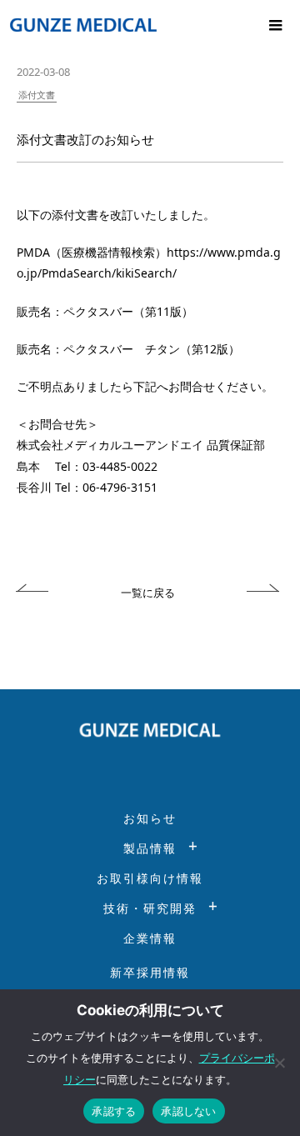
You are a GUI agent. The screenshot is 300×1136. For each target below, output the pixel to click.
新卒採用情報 (150, 972)
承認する (114, 1111)
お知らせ (150, 818)
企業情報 (150, 938)
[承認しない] (279, 1062)
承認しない (188, 1111)
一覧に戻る (148, 592)
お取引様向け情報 (150, 878)
